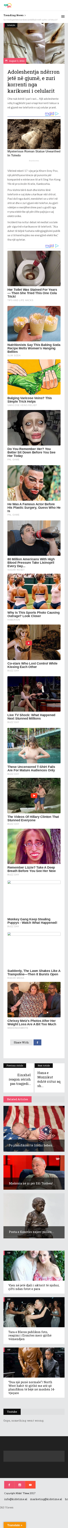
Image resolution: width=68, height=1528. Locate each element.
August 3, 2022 (16, 60)
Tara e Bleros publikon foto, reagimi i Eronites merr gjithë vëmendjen (29, 1335)
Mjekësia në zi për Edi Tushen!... (32, 1183)
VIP (8, 1252)
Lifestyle (11, 25)
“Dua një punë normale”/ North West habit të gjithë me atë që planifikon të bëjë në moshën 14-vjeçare (31, 1387)
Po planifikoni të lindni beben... (31, 1145)
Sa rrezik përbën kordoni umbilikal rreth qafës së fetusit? (30, 19)
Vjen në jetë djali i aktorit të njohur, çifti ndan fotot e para (33, 1287)
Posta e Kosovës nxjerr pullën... (31, 1232)
